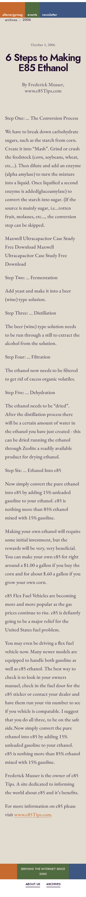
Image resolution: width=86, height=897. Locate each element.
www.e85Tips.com (32, 814)
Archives (53, 884)
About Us (33, 884)
